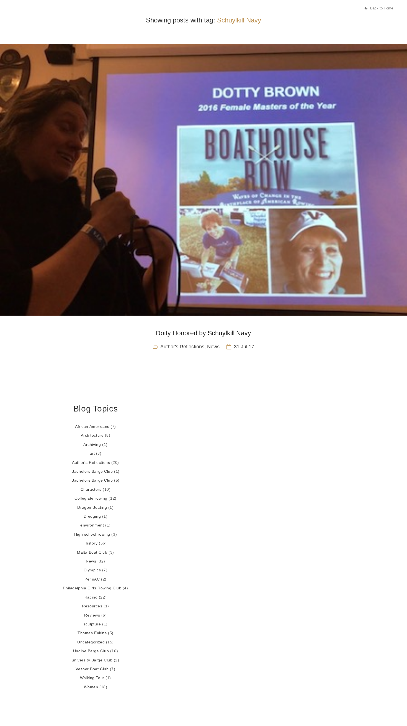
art (92, 453)
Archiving (92, 444)
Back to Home (381, 8)
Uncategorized (91, 642)
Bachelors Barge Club (92, 471)
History (91, 543)
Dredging (92, 516)
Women (91, 687)
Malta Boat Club (92, 552)
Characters (91, 489)
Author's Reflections (182, 346)
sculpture (92, 624)
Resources (92, 606)
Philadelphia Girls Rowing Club (92, 588)
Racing (90, 597)
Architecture (92, 435)
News (213, 346)
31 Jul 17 (244, 346)
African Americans (92, 426)
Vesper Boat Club (92, 669)
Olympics (92, 570)
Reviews (92, 615)
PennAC (92, 579)
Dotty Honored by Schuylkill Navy (203, 333)
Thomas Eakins (92, 633)
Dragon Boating (92, 507)
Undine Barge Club (91, 651)
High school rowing (92, 534)
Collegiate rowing (90, 498)
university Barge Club (92, 660)
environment (92, 525)
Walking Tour (92, 678)
